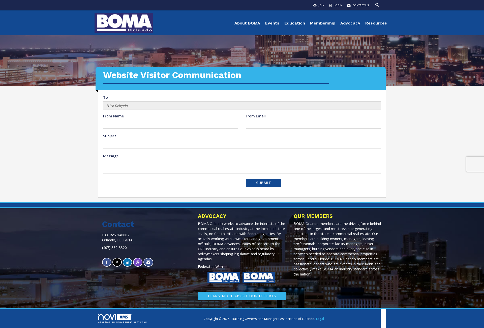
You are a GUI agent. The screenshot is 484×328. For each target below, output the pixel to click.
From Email (256, 116)
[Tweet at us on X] (117, 262)
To (105, 97)
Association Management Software (122, 322)
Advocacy (350, 23)
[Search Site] (378, 5)
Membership (322, 23)
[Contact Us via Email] (148, 262)
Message (110, 156)
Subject (109, 136)
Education (294, 23)
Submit (263, 182)
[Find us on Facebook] (106, 262)
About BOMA (247, 23)
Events (272, 23)
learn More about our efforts (242, 295)
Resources (376, 23)
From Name (113, 116)
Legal (320, 319)
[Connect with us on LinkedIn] (127, 262)
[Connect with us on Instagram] (137, 262)
